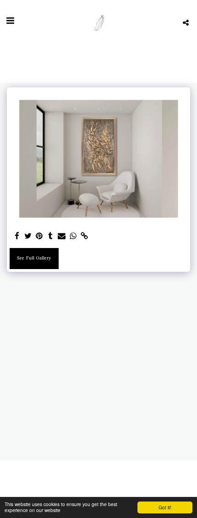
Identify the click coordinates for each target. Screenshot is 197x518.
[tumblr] (51, 237)
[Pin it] (39, 237)
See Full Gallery (34, 258)
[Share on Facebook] (17, 237)
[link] (84, 237)
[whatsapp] (73, 237)
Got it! (165, 507)
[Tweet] (28, 237)
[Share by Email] (62, 237)
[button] (10, 22)
